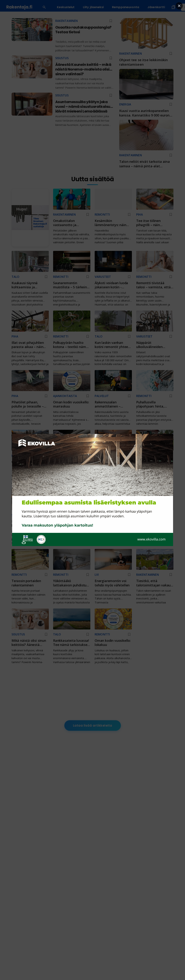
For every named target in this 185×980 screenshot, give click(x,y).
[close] (179, 5)
